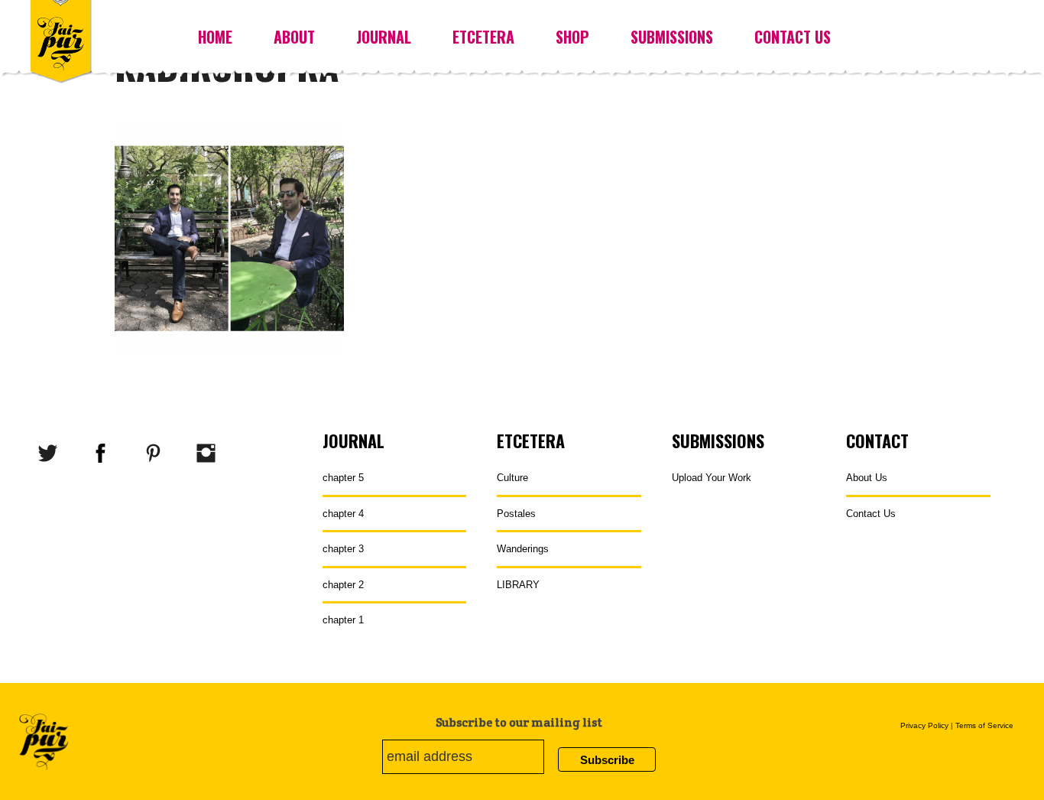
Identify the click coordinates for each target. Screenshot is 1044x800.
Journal (383, 36)
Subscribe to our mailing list (519, 722)
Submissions (672, 36)
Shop (572, 36)
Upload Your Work (711, 477)
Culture (512, 477)
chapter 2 (343, 584)
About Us (866, 477)
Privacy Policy (924, 725)
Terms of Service (984, 725)
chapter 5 (343, 477)
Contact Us (792, 36)
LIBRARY (518, 584)
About (294, 36)
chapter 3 (343, 548)
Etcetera (483, 36)
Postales (516, 513)
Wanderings (523, 548)
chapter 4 (343, 513)
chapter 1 (343, 620)
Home (215, 36)
